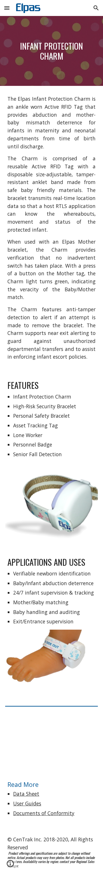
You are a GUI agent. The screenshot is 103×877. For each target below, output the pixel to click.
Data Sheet (26, 793)
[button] (7, 8)
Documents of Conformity (43, 813)
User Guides (27, 803)
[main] (51, 51)
